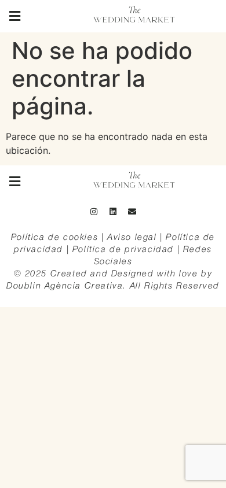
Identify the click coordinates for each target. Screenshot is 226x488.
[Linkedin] (113, 212)
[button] (14, 15)
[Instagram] (94, 212)
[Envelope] (132, 212)
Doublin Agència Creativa (64, 286)
